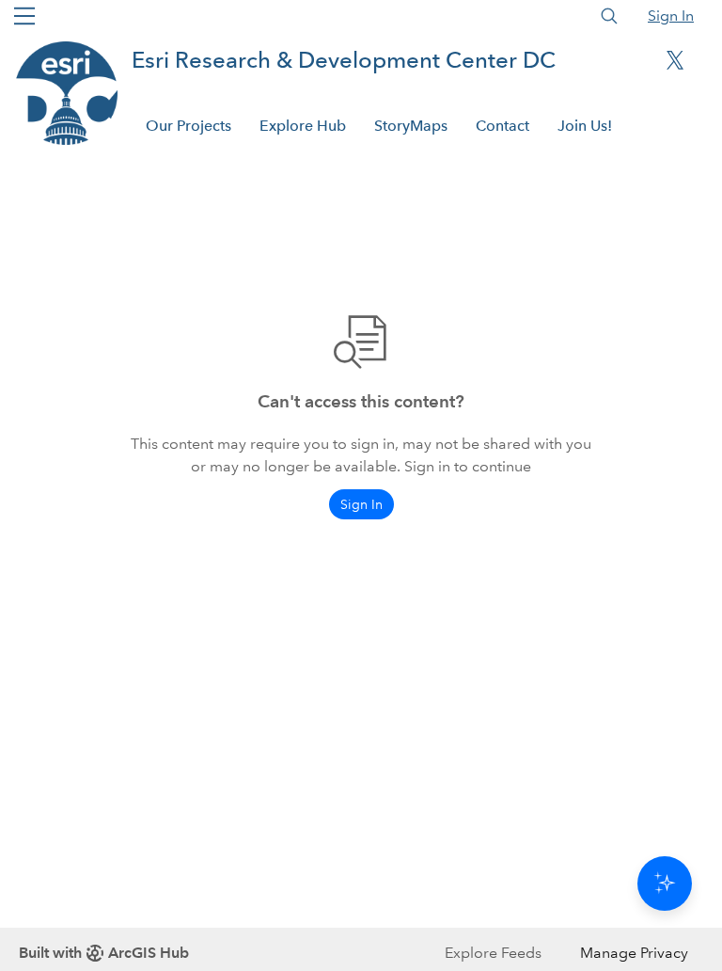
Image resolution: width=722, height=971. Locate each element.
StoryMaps (410, 126)
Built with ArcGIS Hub (104, 953)
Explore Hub (302, 126)
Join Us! (584, 126)
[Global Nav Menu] (24, 16)
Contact (502, 126)
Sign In (671, 15)
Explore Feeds (493, 953)
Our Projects (188, 126)
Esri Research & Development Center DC (344, 59)
